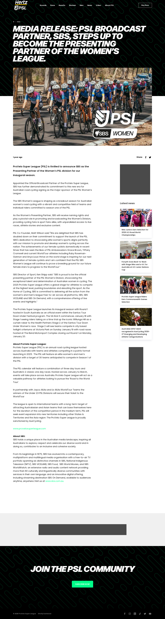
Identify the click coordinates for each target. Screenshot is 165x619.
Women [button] (72, 5)
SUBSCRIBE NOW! (82, 584)
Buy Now (145, 5)
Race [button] (52, 5)
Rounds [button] (43, 5)
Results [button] (62, 5)
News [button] (89, 5)
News (18, 22)
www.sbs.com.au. (54, 481)
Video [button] (98, 5)
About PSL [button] (109, 5)
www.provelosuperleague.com (29, 428)
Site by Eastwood (44, 614)
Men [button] (81, 5)
